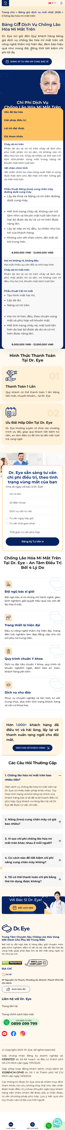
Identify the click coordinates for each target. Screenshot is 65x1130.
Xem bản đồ (18, 989)
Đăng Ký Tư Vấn (32, 541)
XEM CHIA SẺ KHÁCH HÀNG (30, 747)
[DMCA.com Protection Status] (12, 963)
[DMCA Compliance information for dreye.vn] (36, 962)
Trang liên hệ (10, 1006)
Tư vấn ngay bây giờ (21, 518)
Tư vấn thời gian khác (22, 523)
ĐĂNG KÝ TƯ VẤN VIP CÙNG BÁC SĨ (29, 61)
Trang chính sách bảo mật (18, 1014)
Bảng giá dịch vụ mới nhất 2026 (39, 12)
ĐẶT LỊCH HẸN (25, 907)
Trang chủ (8, 12)
